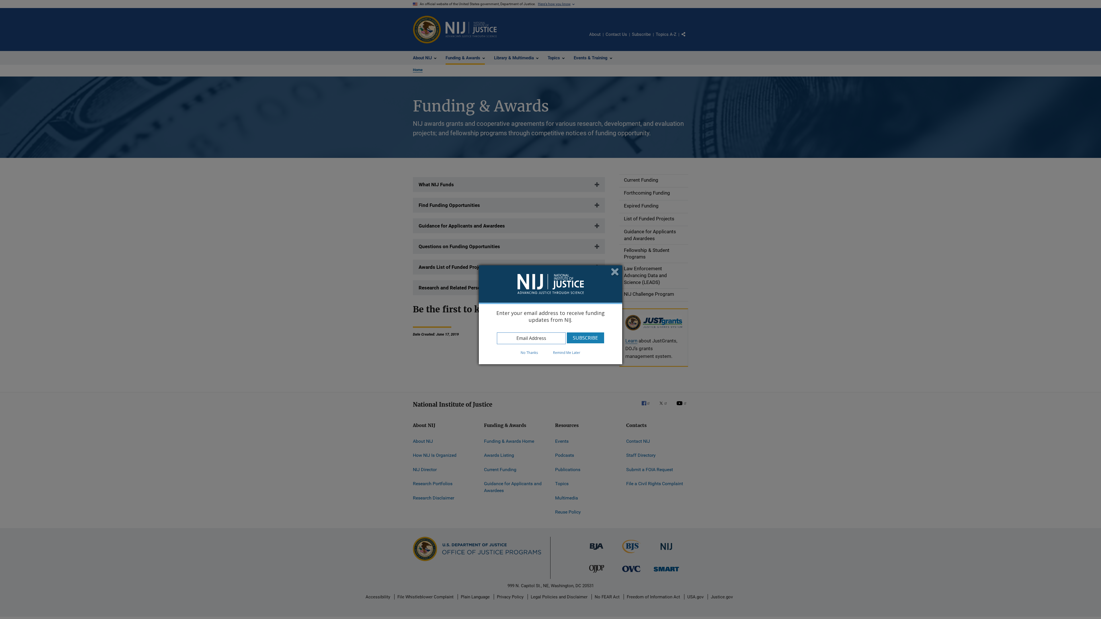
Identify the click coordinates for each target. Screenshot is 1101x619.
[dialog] (550, 314)
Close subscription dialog (615, 272)
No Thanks (529, 352)
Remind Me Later (566, 352)
